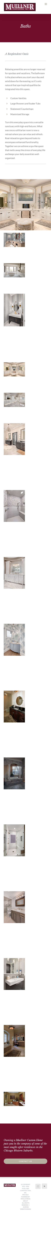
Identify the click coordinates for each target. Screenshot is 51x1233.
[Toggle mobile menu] (46, 4)
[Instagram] (38, 1186)
